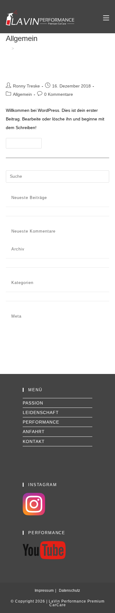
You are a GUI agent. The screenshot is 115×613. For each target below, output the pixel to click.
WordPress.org (21, 343)
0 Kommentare (58, 94)
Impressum (44, 590)
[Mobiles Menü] (106, 17)
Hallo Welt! (24, 72)
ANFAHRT (34, 431)
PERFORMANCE (41, 422)
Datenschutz (69, 590)
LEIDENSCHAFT (41, 412)
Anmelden (16, 327)
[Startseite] (8, 48)
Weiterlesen (26, 144)
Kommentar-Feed (23, 338)
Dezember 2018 (22, 262)
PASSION (33, 402)
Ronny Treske (26, 85)
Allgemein (22, 94)
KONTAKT (34, 441)
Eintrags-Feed (20, 333)
